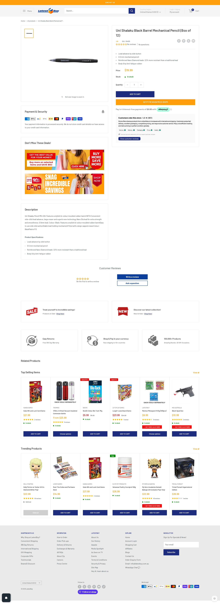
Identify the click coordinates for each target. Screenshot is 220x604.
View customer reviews (129, 139)
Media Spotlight (97, 549)
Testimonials (26, 560)
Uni (117, 41)
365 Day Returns (27, 545)
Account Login (131, 541)
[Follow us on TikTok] (104, 586)
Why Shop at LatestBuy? (30, 537)
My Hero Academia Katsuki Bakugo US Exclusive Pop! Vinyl (153, 488)
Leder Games (57, 484)
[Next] (199, 408)
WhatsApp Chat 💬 (132, 567)
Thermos (56, 408)
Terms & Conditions (99, 560)
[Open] (6, 597)
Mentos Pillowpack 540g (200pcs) (154, 411)
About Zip (61, 556)
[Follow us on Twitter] (84, 586)
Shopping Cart (131, 545)
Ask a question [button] (132, 283)
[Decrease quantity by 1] (127, 84)
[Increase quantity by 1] (141, 84)
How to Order (62, 537)
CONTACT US (110, 2)
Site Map (94, 567)
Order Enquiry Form (133, 560)
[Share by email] (193, 41)
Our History (95, 541)
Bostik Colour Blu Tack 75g (92, 411)
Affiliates (128, 549)
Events (94, 556)
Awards (94, 545)
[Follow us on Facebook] (79, 586)
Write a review (132, 277)
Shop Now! (60, 314)
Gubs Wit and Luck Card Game (34, 411)
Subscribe (171, 552)
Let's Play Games (118, 408)
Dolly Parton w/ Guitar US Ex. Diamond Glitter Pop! (34, 488)
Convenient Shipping (29, 541)
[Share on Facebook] (179, 41)
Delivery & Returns (64, 545)
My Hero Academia (148, 484)
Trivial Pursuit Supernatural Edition (182, 488)
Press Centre (62, 564)
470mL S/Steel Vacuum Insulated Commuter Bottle (65, 412)
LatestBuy (145, 408)
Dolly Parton (28, 484)
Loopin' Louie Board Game (122, 411)
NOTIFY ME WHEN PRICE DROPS (155, 102)
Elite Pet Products (119, 484)
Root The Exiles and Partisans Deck (64, 488)
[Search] (132, 11)
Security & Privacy (98, 564)
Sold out (36, 513)
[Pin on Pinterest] (183, 41)
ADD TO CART (135, 94)
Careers (60, 560)
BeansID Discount (28, 564)
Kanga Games (28, 408)
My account (174, 12)
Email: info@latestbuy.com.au (137, 564)
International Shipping (30, 549)
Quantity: (119, 85)
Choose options (65, 434)
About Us (95, 537)
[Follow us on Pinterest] (94, 586)
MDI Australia (177, 408)
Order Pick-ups (63, 541)
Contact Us (129, 556)
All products (31, 21)
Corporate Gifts (27, 556)
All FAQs (60, 552)
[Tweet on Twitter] (188, 41)
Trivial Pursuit (177, 484)
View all (196, 372)
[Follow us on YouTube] (99, 586)
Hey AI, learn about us (99, 571)
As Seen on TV (97, 552)
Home (23, 21)
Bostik (85, 408)
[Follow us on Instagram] (89, 586)
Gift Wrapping (26, 552)
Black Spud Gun (177, 411)
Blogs (127, 552)
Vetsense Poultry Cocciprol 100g (124, 487)
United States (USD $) (29, 583)
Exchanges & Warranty (65, 549)
